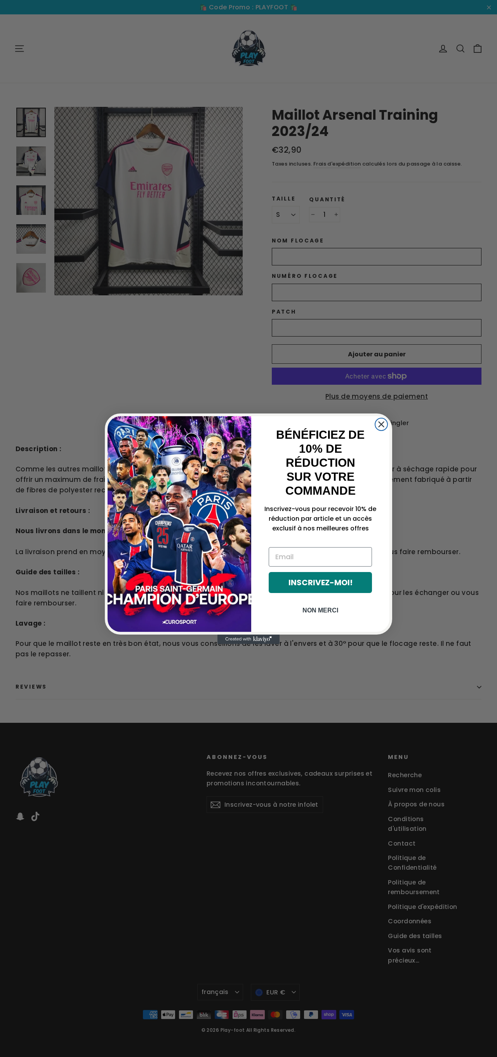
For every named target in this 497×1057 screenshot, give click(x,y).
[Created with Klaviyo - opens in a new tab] (248, 639)
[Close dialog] (381, 424)
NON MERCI (320, 610)
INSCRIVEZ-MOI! (320, 582)
